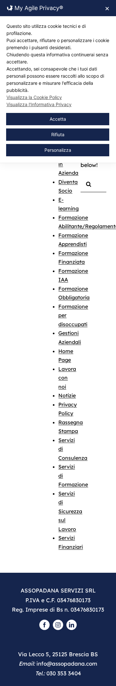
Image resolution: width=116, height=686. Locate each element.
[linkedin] (71, 625)
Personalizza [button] (57, 150)
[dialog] (58, 81)
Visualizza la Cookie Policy (34, 97)
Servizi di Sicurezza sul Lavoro (70, 511)
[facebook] (44, 625)
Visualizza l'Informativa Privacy (39, 104)
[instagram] (58, 625)
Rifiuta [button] (57, 134)
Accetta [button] (58, 119)
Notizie (67, 395)
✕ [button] (107, 8)
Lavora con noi (67, 378)
